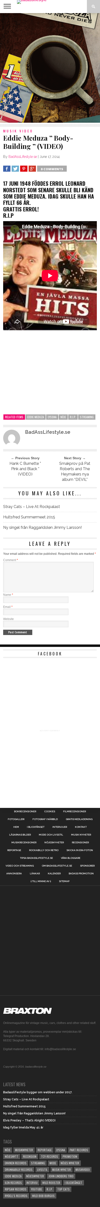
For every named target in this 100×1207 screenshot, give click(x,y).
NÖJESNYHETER (54, 842)
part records (79, 1150)
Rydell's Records (16, 1196)
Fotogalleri (16, 819)
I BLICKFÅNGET (35, 827)
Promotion (70, 1156)
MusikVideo (82, 1169)
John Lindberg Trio (61, 1176)
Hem (16, 827)
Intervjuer (59, 827)
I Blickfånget (73, 1183)
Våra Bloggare (70, 858)
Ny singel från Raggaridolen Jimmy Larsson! (42, 527)
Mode (53, 1163)
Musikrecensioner (23, 842)
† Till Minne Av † (41, 881)
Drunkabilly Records (19, 1169)
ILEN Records (13, 1183)
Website (8, 619)
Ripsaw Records (15, 1189)
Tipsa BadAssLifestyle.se (36, 858)
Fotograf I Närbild (45, 819)
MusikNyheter (24, 1150)
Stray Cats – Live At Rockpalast (31, 506)
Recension (29, 1156)
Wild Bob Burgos (43, 1196)
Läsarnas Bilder (20, 835)
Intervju (32, 1183)
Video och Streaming (20, 866)
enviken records (15, 1163)
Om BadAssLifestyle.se (57, 866)
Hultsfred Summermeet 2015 (29, 517)
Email (8, 607)
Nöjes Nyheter (70, 1163)
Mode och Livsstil (51, 835)
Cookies (49, 811)
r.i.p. (73, 417)
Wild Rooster (51, 1183)
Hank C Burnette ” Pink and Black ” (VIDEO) (25, 468)
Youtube (36, 1189)
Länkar (35, 873)
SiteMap (64, 881)
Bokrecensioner (25, 811)
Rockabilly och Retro (43, 850)
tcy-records (49, 1156)
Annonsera (14, 873)
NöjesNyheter (35, 1176)
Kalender (54, 873)
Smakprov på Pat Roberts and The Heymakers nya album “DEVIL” (74, 471)
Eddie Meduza (35, 417)
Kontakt (81, 827)
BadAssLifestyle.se (22, 157)
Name (8, 594)
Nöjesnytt (11, 1156)
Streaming (87, 417)
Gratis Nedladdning (79, 819)
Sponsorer (87, 866)
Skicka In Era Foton (80, 850)
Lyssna (52, 417)
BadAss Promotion (81, 873)
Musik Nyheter (81, 835)
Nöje (63, 417)
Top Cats (63, 1189)
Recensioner (80, 842)
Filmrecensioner (74, 811)
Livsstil (42, 1169)
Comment (10, 560)
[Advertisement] (50, 68)
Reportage (14, 850)
